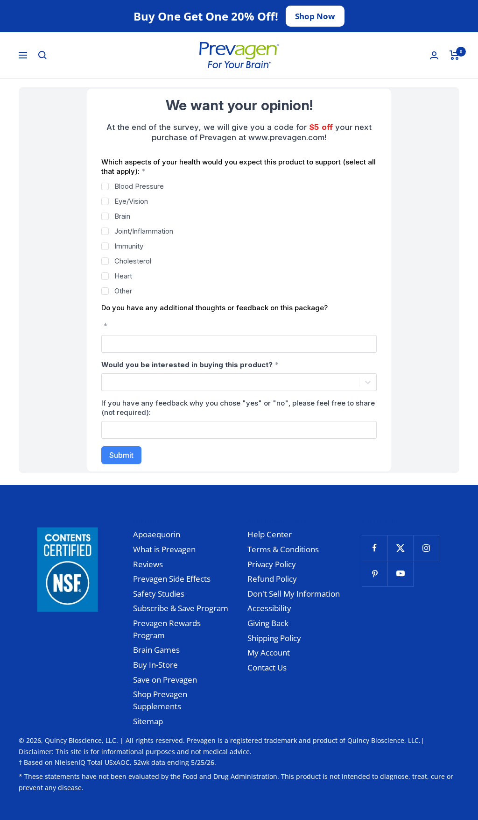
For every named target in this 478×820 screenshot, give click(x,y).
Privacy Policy (271, 564)
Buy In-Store (155, 664)
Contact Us (267, 667)
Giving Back (267, 623)
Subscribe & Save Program (180, 608)
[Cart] (454, 55)
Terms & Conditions (283, 549)
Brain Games (156, 649)
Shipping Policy (274, 638)
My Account (268, 652)
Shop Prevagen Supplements (160, 700)
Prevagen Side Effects (172, 578)
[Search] (42, 55)
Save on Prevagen (165, 679)
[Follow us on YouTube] (400, 573)
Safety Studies (158, 593)
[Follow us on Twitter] (400, 548)
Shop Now (315, 16)
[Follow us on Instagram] (426, 548)
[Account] (434, 55)
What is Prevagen (164, 549)
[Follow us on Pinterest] (374, 573)
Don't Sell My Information (293, 593)
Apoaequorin (156, 534)
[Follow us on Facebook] (374, 548)
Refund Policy (272, 578)
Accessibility (269, 608)
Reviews (148, 564)
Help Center (269, 534)
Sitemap (148, 721)
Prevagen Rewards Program (167, 629)
